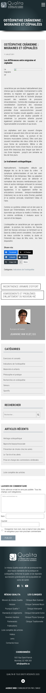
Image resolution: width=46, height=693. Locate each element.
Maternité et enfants (11, 369)
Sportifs (6, 391)
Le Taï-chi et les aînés (12, 454)
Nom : (3, 516)
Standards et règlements (12, 613)
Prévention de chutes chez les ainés (17, 449)
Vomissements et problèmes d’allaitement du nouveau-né (19, 295)
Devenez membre (12, 617)
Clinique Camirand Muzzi (34, 604)
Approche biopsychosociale (14, 444)
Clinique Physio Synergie (34, 617)
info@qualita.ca (23, 664)
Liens (12, 638)
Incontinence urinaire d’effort (21, 286)
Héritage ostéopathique (12, 438)
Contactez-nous (12, 643)
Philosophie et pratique (12, 374)
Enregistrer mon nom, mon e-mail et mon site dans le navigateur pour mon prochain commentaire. (25, 530)
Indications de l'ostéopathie (23, 269)
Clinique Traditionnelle (34, 621)
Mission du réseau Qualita (12, 600)
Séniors (6, 385)
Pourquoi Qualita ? (12, 609)
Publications (12, 626)
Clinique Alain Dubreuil (34, 600)
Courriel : (4, 521)
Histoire (12, 604)
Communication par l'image (23, 688)
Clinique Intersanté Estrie (35, 613)
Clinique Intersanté (34, 609)
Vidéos (12, 634)
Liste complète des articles (14, 472)
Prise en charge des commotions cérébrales (21, 460)
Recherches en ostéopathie (14, 380)
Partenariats (12, 621)
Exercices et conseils (11, 358)
